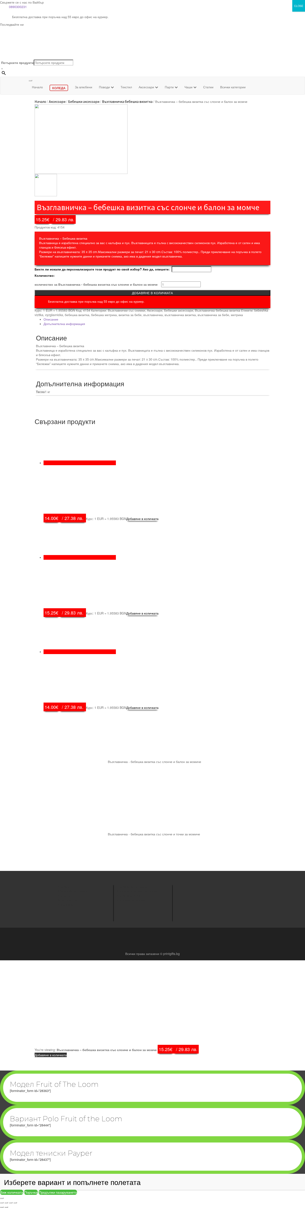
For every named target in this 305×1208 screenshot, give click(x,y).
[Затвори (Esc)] (15, 1202)
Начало (37, 87)
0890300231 (18, 6)
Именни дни (68, 900)
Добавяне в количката (152, 293)
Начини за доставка (132, 886)
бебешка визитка (77, 315)
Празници (66, 904)
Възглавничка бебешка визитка (127, 101)
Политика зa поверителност (138, 891)
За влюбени (83, 87)
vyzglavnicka (54, 315)
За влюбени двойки (73, 891)
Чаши (188, 87)
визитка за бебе (130, 315)
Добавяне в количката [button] (142, 518)
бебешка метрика (104, 315)
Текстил (126, 87)
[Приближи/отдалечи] (2, 1202)
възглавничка (153, 315)
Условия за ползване (133, 900)
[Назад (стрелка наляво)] (2, 1207)
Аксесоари (147, 87)
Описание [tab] (51, 319)
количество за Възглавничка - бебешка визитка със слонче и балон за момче (96, 284)
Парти (170, 87)
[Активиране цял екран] (6, 1202)
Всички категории (233, 87)
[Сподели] (11, 1202)
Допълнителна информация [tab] (64, 323)
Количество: (45, 275)
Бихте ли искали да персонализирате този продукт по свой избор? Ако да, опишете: (102, 269)
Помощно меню (130, 895)
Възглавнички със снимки (126, 310)
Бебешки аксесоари (83, 101)
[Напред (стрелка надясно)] (6, 1207)
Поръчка (31, 1192)
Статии (208, 87)
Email (186, 905)
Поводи (105, 87)
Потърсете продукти (17, 62)
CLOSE (298, 6)
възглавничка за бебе (213, 315)
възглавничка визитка (180, 315)
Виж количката (11, 1192)
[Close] (2, 1198)
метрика (237, 315)
